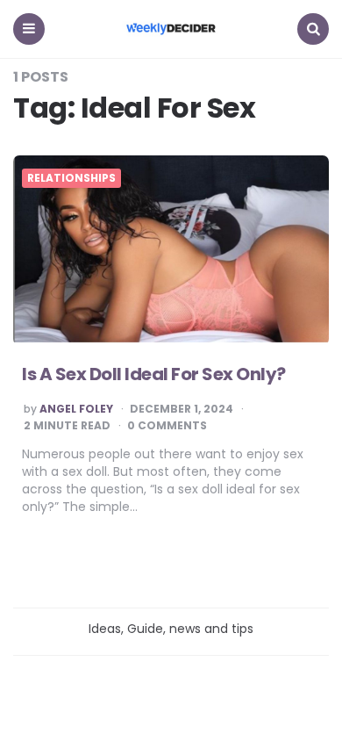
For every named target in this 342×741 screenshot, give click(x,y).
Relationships (71, 178)
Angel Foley (76, 409)
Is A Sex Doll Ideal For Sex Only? (154, 374)
